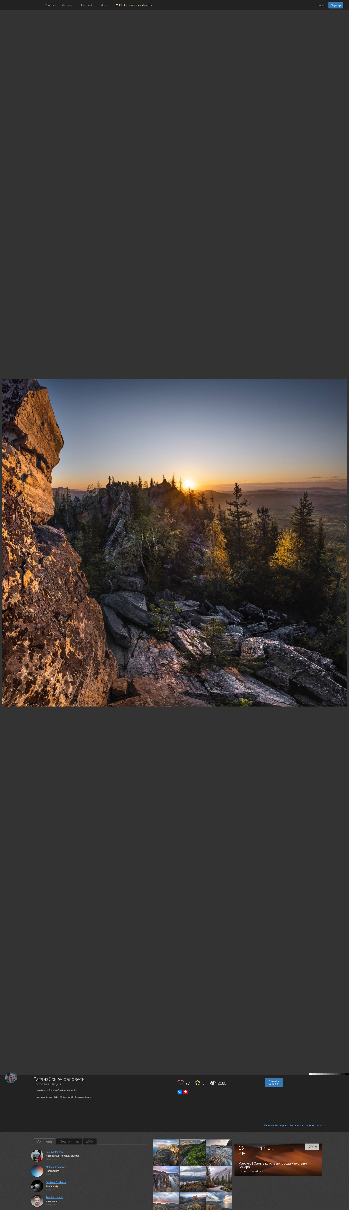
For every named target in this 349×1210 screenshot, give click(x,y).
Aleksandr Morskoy (56, 1167)
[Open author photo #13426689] (193, 1205)
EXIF (89, 1141)
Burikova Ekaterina (56, 1182)
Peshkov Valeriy (54, 1197)
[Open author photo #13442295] (193, 1178)
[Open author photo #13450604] (219, 1152)
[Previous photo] (3, 526)
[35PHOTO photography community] (22, 5)
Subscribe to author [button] (274, 1082)
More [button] (104, 5)
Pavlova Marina (54, 1152)
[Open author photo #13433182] (166, 1205)
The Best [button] (87, 5)
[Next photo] (345, 526)
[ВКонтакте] (180, 1092)
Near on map (69, 1141)
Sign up (336, 5)
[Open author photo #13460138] (166, 1152)
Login (321, 5)
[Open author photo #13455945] (193, 1152)
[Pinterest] (185, 1092)
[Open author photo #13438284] (219, 1178)
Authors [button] (67, 5)
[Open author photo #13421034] (219, 1205)
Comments (44, 1141)
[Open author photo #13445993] (166, 1178)
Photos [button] (50, 5)
